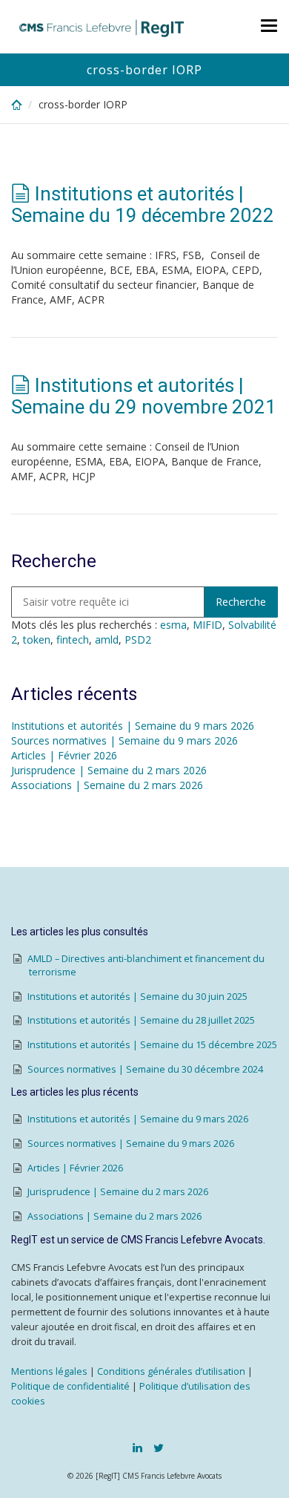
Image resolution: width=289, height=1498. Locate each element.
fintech (72, 639)
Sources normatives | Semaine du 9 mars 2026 (124, 740)
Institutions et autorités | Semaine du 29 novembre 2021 (143, 396)
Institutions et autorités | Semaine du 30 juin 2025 (137, 996)
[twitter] (158, 1447)
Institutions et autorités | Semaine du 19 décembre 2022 (142, 204)
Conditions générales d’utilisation (171, 1371)
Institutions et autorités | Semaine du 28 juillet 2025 (141, 1020)
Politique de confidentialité (70, 1386)
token (36, 639)
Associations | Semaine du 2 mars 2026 (107, 785)
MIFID (207, 625)
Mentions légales (49, 1371)
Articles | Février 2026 (64, 755)
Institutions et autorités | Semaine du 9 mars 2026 (132, 726)
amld (107, 639)
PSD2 (137, 639)
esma (173, 625)
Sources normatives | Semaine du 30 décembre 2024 (145, 1069)
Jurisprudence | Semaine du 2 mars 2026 (109, 770)
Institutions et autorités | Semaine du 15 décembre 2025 (152, 1045)
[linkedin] (137, 1447)
